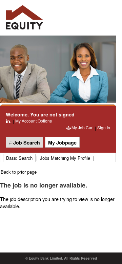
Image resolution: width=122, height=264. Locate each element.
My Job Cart (83, 127)
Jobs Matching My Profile (65, 158)
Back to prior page (19, 172)
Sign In (103, 127)
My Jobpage (62, 142)
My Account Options (33, 121)
